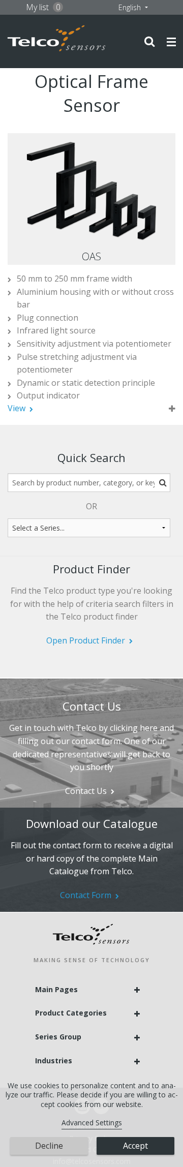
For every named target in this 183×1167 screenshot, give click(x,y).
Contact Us (86, 790)
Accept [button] (135, 1145)
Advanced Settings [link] (92, 1122)
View (16, 408)
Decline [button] (49, 1145)
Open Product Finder (85, 640)
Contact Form (85, 895)
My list (43, 7)
